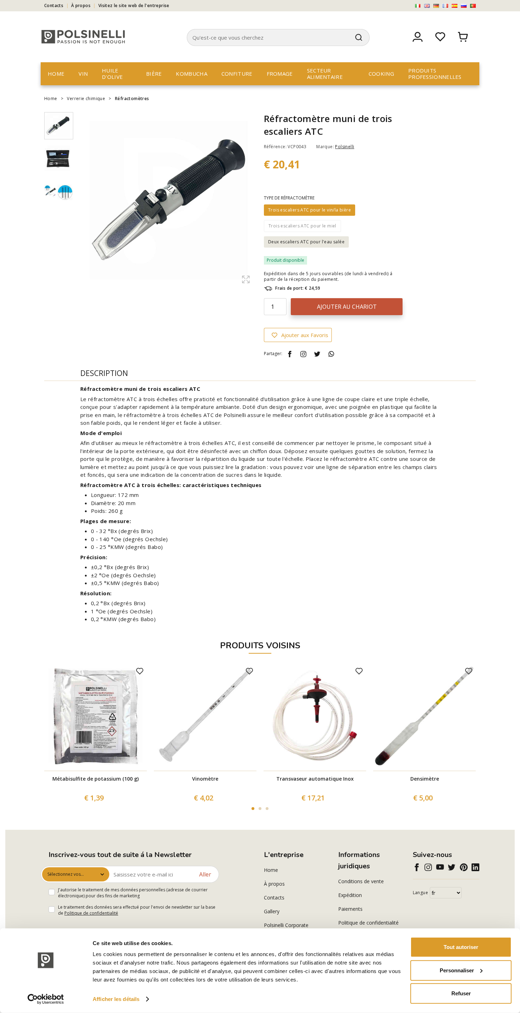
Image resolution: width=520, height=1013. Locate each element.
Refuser (461, 993)
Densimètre (424, 778)
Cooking (381, 73)
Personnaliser (457, 970)
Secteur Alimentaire (325, 73)
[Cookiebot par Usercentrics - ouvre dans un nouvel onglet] (46, 999)
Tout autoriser (461, 947)
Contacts (53, 5)
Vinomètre (205, 778)
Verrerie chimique (86, 98)
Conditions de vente (361, 881)
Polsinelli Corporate (286, 925)
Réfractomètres (132, 98)
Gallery (271, 911)
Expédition (350, 895)
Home (56, 73)
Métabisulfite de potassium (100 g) (95, 778)
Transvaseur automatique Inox (315, 778)
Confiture (237, 73)
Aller (205, 874)
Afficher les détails (116, 999)
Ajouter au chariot (347, 307)
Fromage (280, 73)
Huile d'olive (112, 73)
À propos (81, 5)
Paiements (350, 908)
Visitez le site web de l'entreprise (133, 5)
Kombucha (191, 73)
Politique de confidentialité (91, 913)
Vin (83, 73)
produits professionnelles (435, 73)
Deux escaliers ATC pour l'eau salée (306, 242)
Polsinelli (344, 147)
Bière (154, 73)
